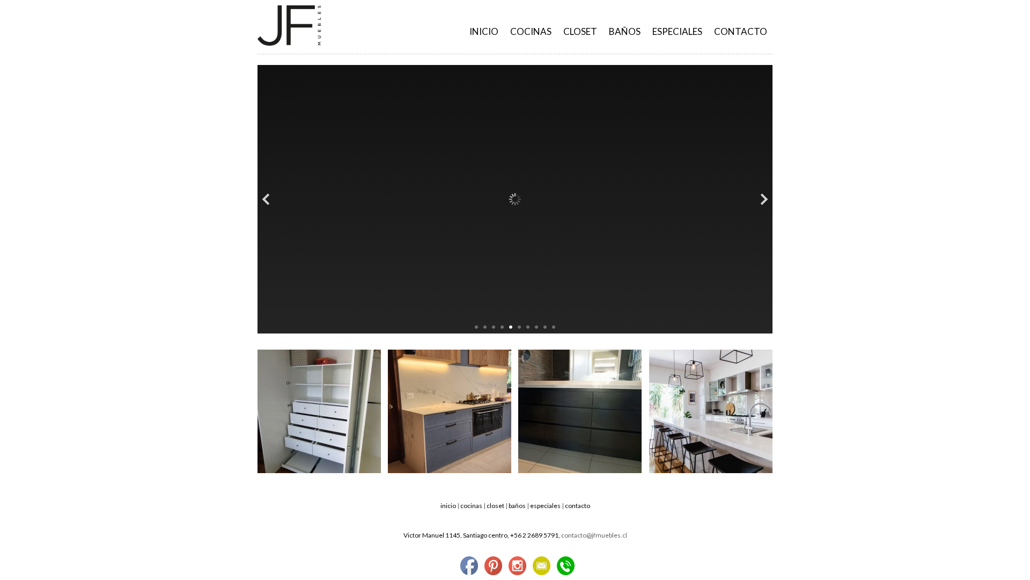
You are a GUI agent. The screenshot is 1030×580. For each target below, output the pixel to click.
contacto (740, 31)
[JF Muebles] (289, 43)
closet (580, 31)
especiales (677, 31)
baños (625, 31)
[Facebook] (469, 566)
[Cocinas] (449, 471)
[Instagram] (517, 566)
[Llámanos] (566, 566)
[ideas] (710, 471)
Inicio (483, 31)
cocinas (530, 31)
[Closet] (319, 471)
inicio (448, 506)
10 (553, 327)
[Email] (541, 566)
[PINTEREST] (493, 566)
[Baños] (580, 471)
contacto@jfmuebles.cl (594, 535)
